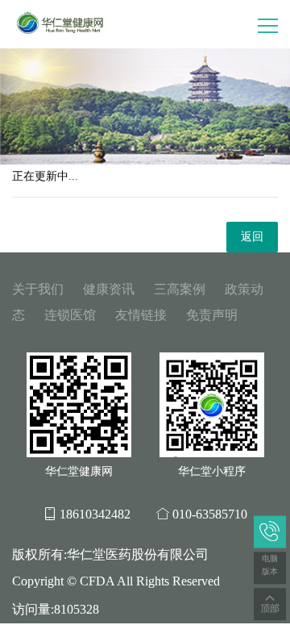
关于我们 (38, 289)
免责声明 (212, 315)
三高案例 (179, 289)
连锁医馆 (70, 315)
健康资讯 (109, 289)
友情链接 (141, 315)
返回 (252, 237)
